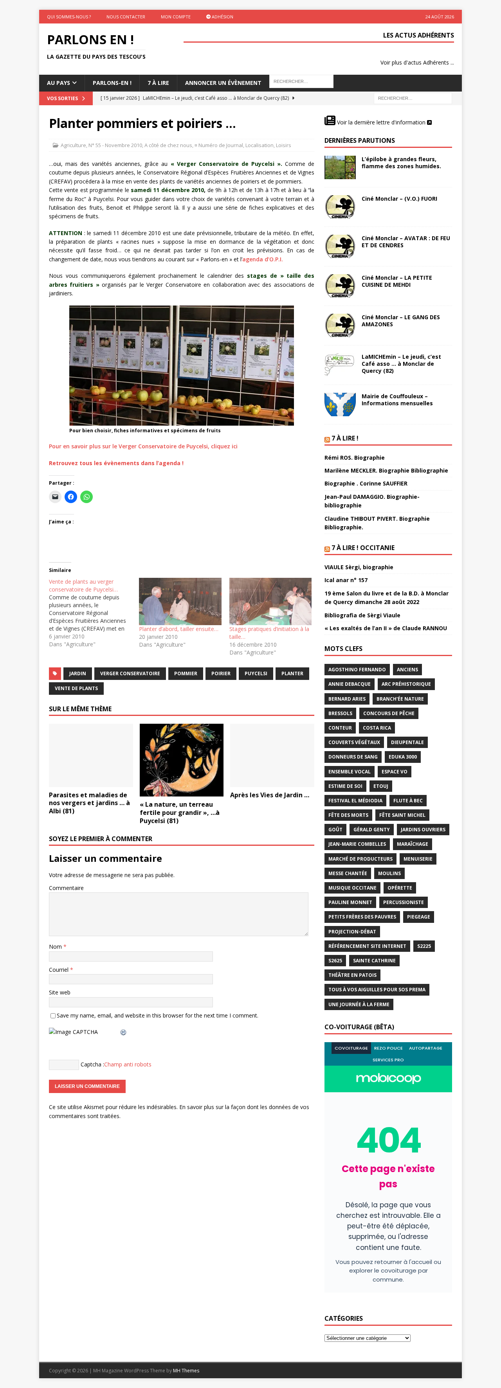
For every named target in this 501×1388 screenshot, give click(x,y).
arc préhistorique (406, 684)
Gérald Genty (371, 829)
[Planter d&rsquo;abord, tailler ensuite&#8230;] (180, 601)
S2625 (335, 960)
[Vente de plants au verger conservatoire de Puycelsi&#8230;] (94, 613)
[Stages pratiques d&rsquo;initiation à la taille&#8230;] (270, 601)
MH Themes (186, 1370)
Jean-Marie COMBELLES (357, 844)
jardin (77, 673)
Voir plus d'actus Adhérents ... (417, 62)
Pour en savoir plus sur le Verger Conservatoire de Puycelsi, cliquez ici (143, 446)
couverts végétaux (354, 742)
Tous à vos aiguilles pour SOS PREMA (376, 989)
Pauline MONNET (350, 902)
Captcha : (92, 1064)
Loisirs (283, 145)
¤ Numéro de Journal (219, 145)
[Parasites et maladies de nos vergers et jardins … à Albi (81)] (91, 755)
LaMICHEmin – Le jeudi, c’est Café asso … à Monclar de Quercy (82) (401, 363)
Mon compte (176, 17)
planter (292, 673)
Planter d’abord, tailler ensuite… (178, 629)
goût (335, 829)
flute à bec (408, 800)
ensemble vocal (349, 771)
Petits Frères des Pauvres (362, 916)
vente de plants (76, 688)
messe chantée (347, 873)
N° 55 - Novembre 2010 (115, 145)
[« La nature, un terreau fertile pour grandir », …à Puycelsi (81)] (182, 760)
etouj (380, 786)
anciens (407, 669)
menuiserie (418, 859)
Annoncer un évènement (223, 82)
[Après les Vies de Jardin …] (272, 755)
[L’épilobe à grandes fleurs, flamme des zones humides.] (340, 167)
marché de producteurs (360, 859)
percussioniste (403, 902)
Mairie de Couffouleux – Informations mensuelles (397, 399)
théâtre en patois (352, 975)
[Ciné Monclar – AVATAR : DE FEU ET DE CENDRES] (340, 246)
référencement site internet (367, 946)
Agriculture (73, 145)
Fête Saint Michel (402, 815)
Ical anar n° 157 (346, 580)
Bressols (340, 713)
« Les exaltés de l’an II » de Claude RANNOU (385, 628)
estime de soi (345, 786)
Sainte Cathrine (374, 960)
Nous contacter (125, 17)
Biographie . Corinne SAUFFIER (365, 483)
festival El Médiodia (355, 800)
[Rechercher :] (413, 97)
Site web (59, 992)
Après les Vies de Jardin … (269, 795)
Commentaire (66, 888)
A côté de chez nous (168, 145)
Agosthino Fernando (357, 669)
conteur (340, 728)
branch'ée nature (400, 699)
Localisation (259, 145)
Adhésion (222, 17)
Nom (56, 946)
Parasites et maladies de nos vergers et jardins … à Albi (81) (89, 803)
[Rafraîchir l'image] (123, 1032)
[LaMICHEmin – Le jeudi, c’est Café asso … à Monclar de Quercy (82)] (340, 365)
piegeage (418, 916)
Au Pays (58, 82)
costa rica (377, 728)
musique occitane (352, 888)
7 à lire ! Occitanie (363, 547)
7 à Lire (158, 82)
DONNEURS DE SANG (353, 756)
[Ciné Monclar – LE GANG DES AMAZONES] (340, 325)
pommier (185, 673)
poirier (221, 673)
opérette (399, 888)
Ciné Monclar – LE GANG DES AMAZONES (401, 320)
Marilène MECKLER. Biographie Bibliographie (386, 470)
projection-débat (352, 931)
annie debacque (349, 684)
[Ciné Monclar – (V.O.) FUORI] (340, 207)
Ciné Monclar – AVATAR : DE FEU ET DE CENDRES (406, 241)
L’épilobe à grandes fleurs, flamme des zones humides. (401, 162)
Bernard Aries (347, 699)
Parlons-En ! (112, 82)
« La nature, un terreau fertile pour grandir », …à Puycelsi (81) (180, 812)
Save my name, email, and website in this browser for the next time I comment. (157, 1015)
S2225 (424, 946)
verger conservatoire (130, 673)
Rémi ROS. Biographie (354, 457)
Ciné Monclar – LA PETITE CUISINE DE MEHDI (397, 281)
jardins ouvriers (423, 829)
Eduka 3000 (403, 756)
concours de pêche (388, 713)
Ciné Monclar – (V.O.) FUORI (399, 198)
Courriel (59, 969)
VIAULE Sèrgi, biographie (358, 567)
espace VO (394, 771)
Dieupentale (407, 742)
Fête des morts (348, 815)
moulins (389, 873)
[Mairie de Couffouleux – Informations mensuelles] (340, 404)
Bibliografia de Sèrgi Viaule (362, 615)
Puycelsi (256, 673)
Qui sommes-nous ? (69, 17)
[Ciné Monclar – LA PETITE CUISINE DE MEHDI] (340, 286)
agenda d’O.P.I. (262, 259)
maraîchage (412, 844)
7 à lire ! (345, 438)
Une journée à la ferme (358, 1004)
